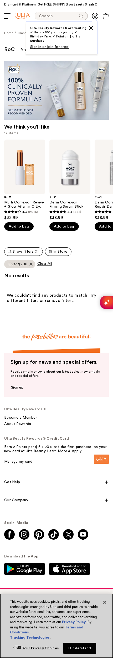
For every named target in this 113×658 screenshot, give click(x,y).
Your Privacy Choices (40, 648)
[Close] (104, 602)
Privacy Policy (74, 622)
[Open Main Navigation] (7, 16)
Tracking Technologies (30, 637)
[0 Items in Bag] (105, 16)
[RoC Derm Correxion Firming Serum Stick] (69, 180)
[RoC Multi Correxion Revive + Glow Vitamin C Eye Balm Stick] (24, 180)
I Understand (79, 648)
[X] (91, 28)
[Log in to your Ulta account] (95, 16)
